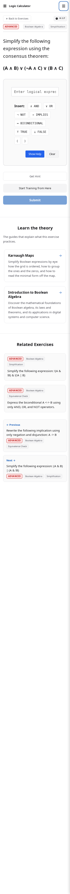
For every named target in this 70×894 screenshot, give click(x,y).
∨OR (49, 106)
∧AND (34, 106)
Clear (52, 154)
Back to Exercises (17, 18)
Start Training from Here (35, 188)
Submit (35, 200)
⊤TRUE (22, 132)
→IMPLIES (40, 114)
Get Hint (35, 176)
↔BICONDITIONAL (30, 123)
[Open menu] (64, 6)
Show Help (35, 154)
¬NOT (21, 114)
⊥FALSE (40, 132)
